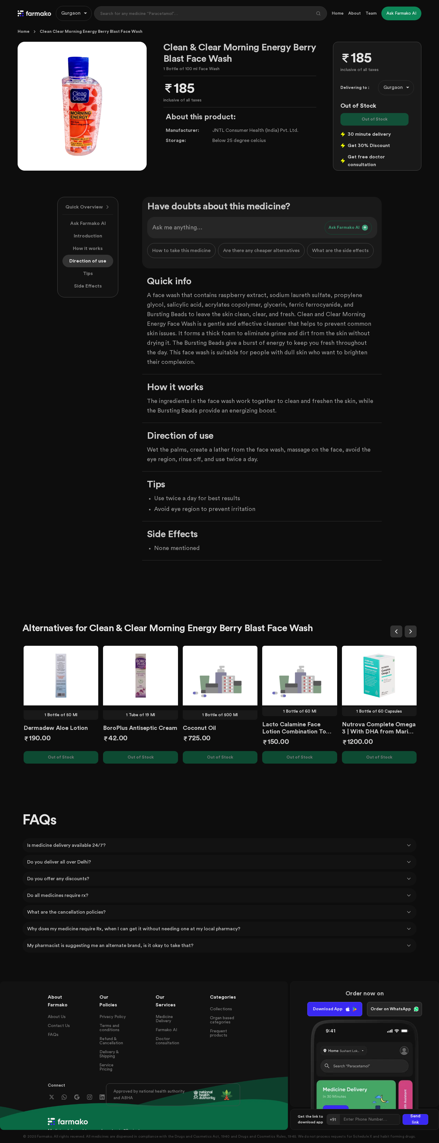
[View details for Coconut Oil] (220, 675)
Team (371, 13)
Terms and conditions (109, 1028)
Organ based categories (222, 1020)
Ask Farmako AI (88, 223)
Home (337, 13)
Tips (88, 273)
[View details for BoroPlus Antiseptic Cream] (140, 675)
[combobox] (74, 13)
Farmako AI (166, 1030)
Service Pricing (106, 1067)
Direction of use (87, 261)
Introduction (88, 236)
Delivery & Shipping (109, 1054)
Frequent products (218, 1033)
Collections (221, 1009)
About (354, 13)
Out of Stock (375, 119)
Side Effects (88, 286)
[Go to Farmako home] (34, 13)
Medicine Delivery (164, 1019)
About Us (57, 1017)
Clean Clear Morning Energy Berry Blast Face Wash (91, 32)
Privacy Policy (112, 1017)
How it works (88, 248)
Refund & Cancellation (111, 1041)
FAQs (53, 1035)
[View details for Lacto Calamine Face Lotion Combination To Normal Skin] (299, 675)
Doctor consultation (167, 1041)
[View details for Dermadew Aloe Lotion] (61, 675)
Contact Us (59, 1026)
